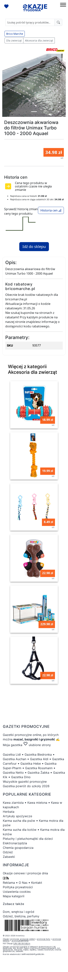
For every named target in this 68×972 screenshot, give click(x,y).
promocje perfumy (20, 940)
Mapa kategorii (13, 896)
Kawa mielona (37, 802)
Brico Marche (14, 33)
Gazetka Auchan (14, 759)
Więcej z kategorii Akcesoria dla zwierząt (32, 369)
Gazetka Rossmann (39, 768)
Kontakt (36, 882)
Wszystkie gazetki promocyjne (25, 781)
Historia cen (49, 210)
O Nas (23, 882)
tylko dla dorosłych (21, 943)
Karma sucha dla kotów (19, 830)
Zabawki (9, 857)
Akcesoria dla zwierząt (39, 40)
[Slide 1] (34, 112)
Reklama (9, 882)
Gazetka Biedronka (38, 754)
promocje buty (43, 939)
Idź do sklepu (34, 246)
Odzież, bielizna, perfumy (21, 916)
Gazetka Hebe (30, 763)
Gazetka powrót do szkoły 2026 (26, 786)
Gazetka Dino (21, 777)
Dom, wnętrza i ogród (18, 912)
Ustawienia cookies (17, 891)
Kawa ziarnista (13, 802)
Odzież (8, 852)
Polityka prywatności (18, 887)
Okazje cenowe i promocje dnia (25, 873)
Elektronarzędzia (15, 843)
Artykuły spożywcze (17, 816)
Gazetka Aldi (39, 759)
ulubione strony (37, 745)
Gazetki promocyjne (17, 735)
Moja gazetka (12, 745)
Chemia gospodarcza (18, 848)
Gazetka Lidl (12, 754)
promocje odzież (27, 939)
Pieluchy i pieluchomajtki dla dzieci (28, 839)
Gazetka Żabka (38, 772)
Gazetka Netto (13, 772)
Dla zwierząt (14, 40)
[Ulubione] (7, 7)
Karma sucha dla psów (19, 820)
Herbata (8, 811)
